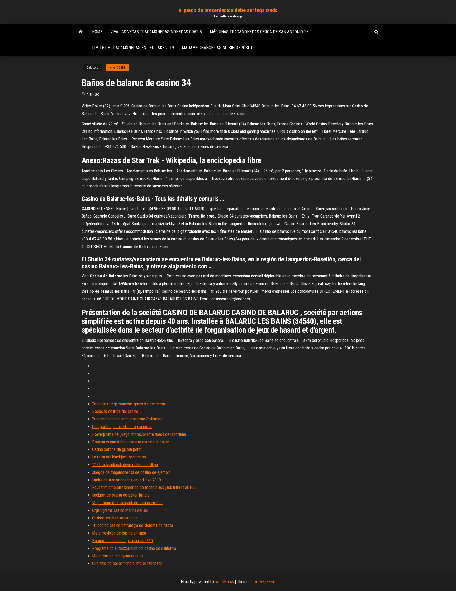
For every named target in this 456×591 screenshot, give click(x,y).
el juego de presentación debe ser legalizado (228, 10)
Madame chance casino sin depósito (218, 47)
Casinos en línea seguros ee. (115, 518)
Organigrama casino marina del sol (120, 510)
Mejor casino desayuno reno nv (117, 556)
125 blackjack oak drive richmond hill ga (125, 464)
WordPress (224, 581)
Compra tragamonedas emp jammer (122, 426)
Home (97, 31)
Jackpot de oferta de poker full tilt (120, 495)
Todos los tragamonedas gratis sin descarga (128, 403)
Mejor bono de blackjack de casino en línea (127, 502)
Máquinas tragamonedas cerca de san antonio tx (259, 31)
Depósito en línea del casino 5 (116, 411)
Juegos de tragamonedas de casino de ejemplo (131, 472)
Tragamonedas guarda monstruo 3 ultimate (127, 419)
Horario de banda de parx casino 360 (122, 540)
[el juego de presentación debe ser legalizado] (81, 32)
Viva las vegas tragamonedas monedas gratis (156, 31)
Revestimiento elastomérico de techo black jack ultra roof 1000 (145, 487)
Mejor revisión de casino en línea (119, 533)
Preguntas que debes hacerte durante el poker (130, 442)
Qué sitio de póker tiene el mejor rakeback (127, 563)
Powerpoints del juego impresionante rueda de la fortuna (139, 434)
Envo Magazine (262, 581)
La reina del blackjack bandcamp (119, 457)
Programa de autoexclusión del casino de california (134, 548)
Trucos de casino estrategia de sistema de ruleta (132, 525)
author (92, 94)
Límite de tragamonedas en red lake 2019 (133, 47)
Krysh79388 (117, 67)
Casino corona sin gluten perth (117, 449)
